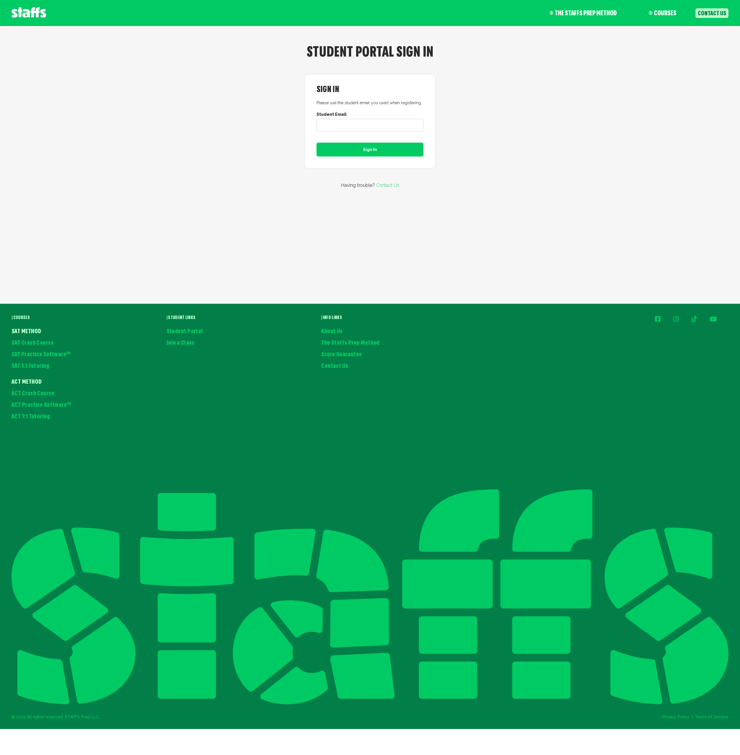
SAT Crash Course (33, 343)
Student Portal (184, 331)
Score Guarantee (341, 354)
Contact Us (387, 185)
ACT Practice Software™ (41, 405)
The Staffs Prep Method (586, 13)
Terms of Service (711, 717)
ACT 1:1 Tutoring (31, 416)
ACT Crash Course (33, 393)
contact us (712, 13)
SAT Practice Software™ (41, 354)
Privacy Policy (675, 717)
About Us (332, 331)
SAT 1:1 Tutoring (30, 366)
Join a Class (180, 343)
